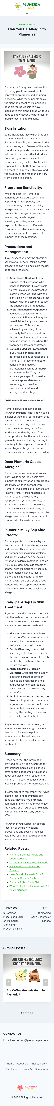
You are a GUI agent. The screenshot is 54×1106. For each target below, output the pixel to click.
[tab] (21, 1013)
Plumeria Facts (27, 24)
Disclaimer (12, 1069)
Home (10, 1063)
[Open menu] (27, 14)
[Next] (45, 982)
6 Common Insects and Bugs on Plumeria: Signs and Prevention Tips (13, 918)
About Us (22, 1063)
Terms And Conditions (34, 1069)
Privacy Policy (39, 1063)
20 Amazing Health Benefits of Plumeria (40, 914)
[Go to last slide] (8, 982)
